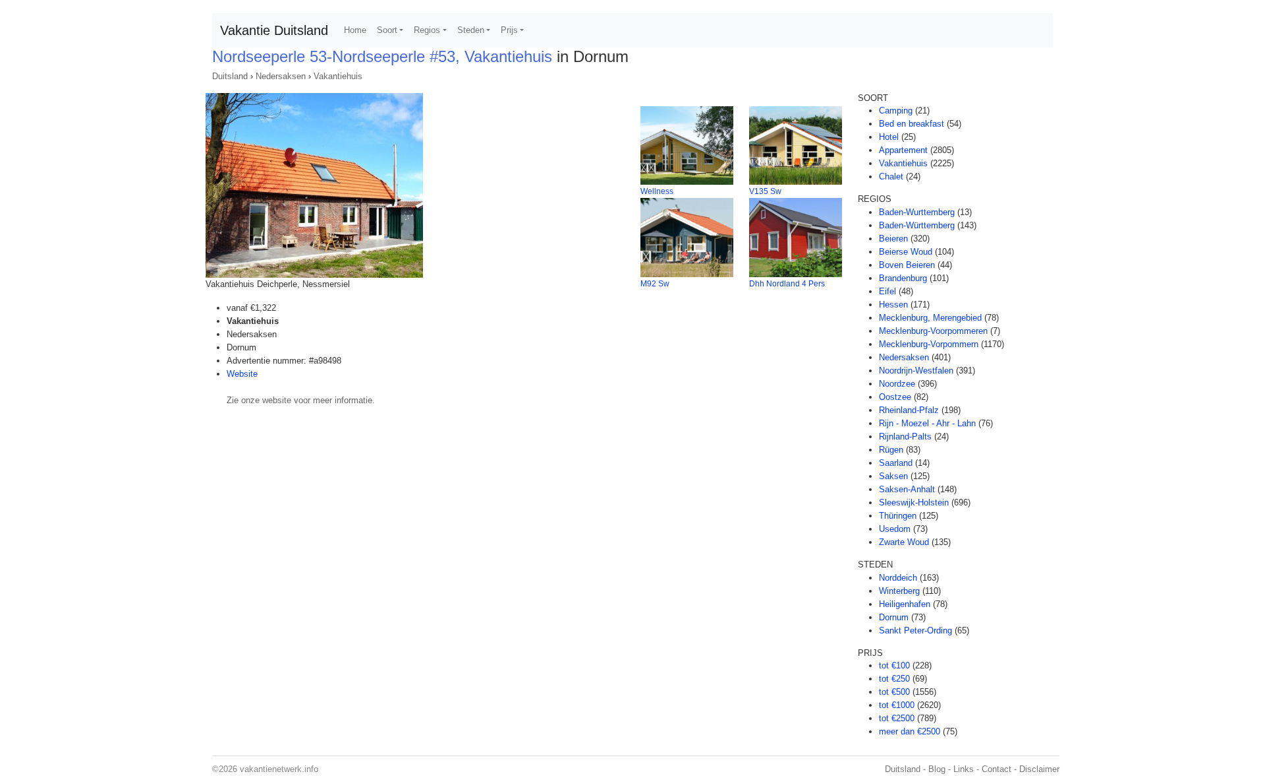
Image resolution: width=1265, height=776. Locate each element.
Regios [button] (427, 30)
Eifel (887, 291)
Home (355, 30)
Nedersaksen (281, 76)
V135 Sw (765, 191)
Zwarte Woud (904, 542)
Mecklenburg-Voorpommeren (933, 331)
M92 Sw (654, 283)
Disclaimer (1039, 769)
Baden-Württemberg (917, 225)
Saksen (893, 476)
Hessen (893, 304)
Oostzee (895, 397)
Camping (896, 110)
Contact (996, 769)
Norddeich (898, 578)
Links (963, 769)
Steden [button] (470, 30)
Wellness (656, 191)
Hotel (889, 137)
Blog (936, 769)
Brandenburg (903, 278)
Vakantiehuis (338, 76)
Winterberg (899, 591)
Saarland (896, 463)
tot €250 (894, 679)
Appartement (903, 150)
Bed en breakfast (911, 124)
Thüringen (897, 516)
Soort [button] (387, 30)
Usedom (895, 529)
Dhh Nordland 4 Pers (787, 283)
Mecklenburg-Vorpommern (928, 344)
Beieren (893, 238)
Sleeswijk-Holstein (914, 502)
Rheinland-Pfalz (909, 410)
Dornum (894, 617)
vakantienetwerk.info (279, 769)
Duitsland (230, 76)
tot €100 (894, 665)
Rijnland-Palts (905, 436)
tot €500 (894, 692)
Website (242, 374)
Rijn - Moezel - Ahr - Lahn (927, 423)
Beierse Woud (905, 252)
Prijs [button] (509, 30)
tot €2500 (896, 718)
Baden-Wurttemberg (917, 212)
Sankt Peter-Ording (915, 630)
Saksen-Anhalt (907, 489)
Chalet (891, 176)
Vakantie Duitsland (274, 30)
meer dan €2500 (909, 731)
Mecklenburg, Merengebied (930, 318)
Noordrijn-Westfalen (916, 370)
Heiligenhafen (904, 604)
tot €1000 (896, 705)
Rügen (891, 450)
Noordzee (897, 384)
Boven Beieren (907, 265)
